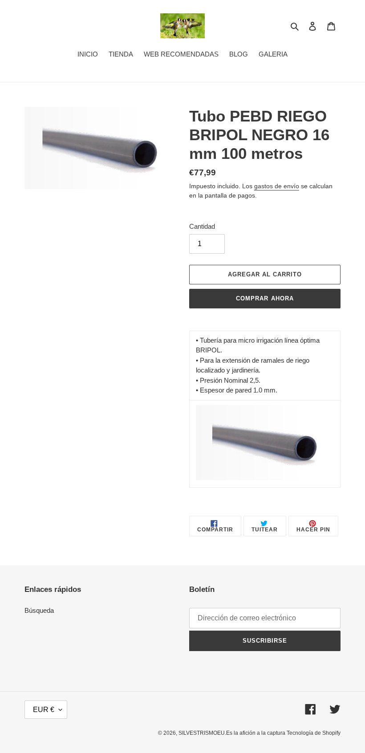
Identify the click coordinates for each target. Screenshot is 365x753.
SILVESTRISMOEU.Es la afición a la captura (232, 733)
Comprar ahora (265, 298)
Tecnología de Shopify (314, 733)
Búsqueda (39, 610)
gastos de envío (276, 186)
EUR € (43, 709)
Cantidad (202, 226)
